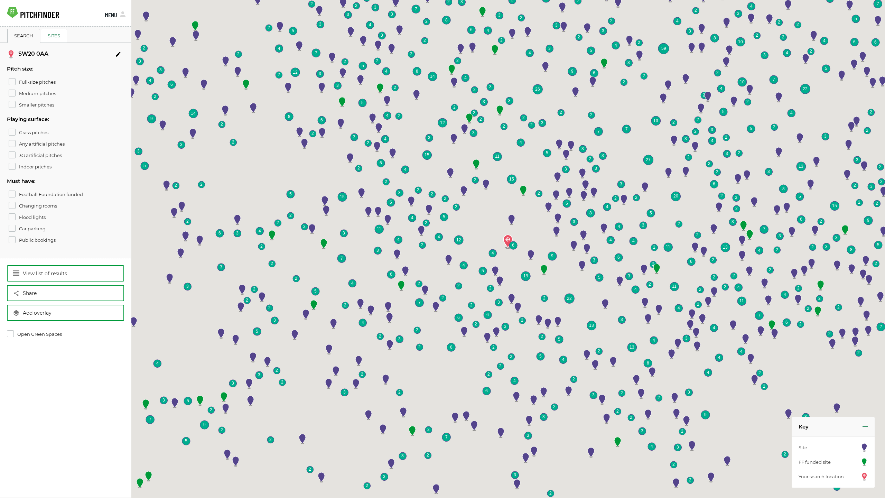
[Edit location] (118, 54)
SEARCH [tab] (23, 35)
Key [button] (804, 426)
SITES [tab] (54, 35)
